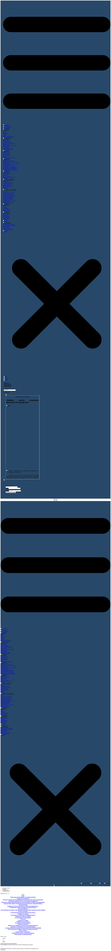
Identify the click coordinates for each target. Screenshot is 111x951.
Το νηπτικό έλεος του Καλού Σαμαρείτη (23, 934)
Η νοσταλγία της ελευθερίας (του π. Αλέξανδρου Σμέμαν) (23, 926)
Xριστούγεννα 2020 (23, 904)
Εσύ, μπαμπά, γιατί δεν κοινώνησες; (23, 922)
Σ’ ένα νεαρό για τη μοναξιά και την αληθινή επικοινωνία (23, 915)
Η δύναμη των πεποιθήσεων (23, 898)
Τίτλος (23, 895)
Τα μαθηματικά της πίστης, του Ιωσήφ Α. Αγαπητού (23, 933)
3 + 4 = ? (7, 490)
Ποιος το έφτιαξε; (23, 930)
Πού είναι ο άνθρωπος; (23, 908)
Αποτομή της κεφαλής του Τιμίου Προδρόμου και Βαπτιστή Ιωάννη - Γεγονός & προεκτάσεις (23, 899)
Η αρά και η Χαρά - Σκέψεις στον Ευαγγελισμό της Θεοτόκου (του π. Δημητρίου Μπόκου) (23, 903)
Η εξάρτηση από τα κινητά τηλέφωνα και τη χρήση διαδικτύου (23, 907)
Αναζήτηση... (6, 388)
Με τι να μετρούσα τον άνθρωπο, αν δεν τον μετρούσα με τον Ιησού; (23, 929)
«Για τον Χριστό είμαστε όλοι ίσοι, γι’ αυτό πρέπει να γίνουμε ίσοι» (23, 901)
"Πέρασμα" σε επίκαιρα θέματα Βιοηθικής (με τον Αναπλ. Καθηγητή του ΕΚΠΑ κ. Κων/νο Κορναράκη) (23, 902)
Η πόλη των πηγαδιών (23, 911)
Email (7, 488)
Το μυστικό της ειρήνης (23, 920)
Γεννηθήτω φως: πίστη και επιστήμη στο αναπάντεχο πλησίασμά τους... (23, 906)
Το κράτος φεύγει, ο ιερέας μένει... (23, 931)
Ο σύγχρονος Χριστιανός (23, 924)
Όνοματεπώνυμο (9, 485)
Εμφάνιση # (3, 893)
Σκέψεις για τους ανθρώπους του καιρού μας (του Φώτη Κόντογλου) (23, 925)
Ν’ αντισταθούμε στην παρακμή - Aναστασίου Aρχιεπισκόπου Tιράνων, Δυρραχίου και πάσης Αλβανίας (23, 910)
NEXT (4, 941)
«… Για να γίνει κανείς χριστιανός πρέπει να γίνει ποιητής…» (23, 912)
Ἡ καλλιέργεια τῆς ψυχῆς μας (23, 921)
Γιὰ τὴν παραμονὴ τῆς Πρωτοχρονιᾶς (23, 917)
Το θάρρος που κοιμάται (23, 913)
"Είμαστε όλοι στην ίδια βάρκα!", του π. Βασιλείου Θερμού (23, 897)
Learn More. (3, 949)
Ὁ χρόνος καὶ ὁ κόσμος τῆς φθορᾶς (23, 916)
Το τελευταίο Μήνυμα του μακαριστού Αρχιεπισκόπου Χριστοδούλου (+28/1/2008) (23, 928)
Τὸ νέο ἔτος (23, 919)
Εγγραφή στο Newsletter (10, 492)
